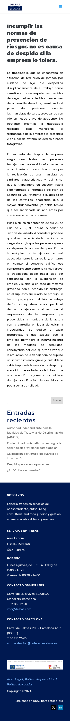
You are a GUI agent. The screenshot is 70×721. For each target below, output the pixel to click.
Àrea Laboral (15, 538)
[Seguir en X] (53, 707)
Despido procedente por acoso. (29, 464)
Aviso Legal (15, 679)
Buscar (57, 400)
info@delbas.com (19, 609)
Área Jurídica (16, 550)
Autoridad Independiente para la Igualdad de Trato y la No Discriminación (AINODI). (35, 432)
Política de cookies (20, 684)
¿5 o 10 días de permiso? (24, 470)
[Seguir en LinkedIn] (60, 707)
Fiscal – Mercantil (18, 544)
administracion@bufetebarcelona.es (32, 643)
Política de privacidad (40, 679)
